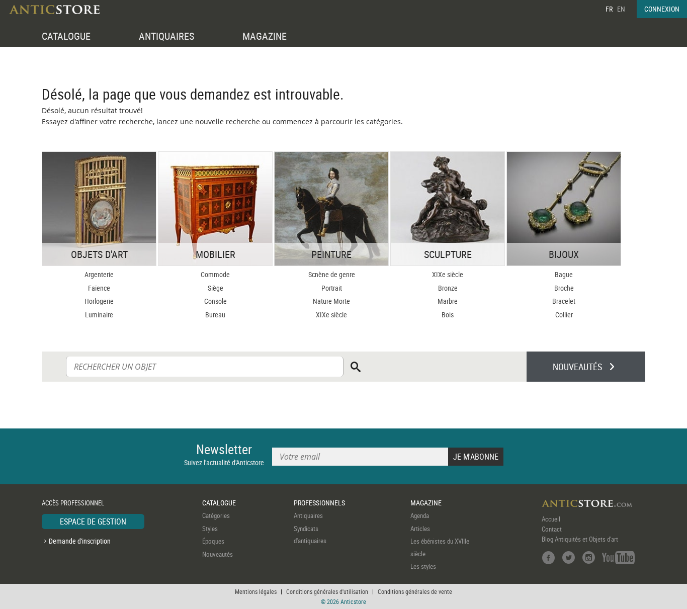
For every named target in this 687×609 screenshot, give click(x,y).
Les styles (423, 566)
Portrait (331, 288)
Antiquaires (308, 515)
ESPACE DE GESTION (93, 521)
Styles (210, 528)
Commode (215, 274)
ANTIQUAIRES (166, 36)
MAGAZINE (264, 36)
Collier (564, 314)
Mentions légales (256, 591)
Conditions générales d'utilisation (327, 591)
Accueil (551, 519)
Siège (215, 288)
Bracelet (563, 301)
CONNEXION (661, 9)
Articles (420, 528)
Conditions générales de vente (415, 591)
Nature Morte (331, 301)
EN (621, 9)
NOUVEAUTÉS (577, 367)
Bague (564, 274)
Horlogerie (99, 301)
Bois (448, 314)
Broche (564, 288)
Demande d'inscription (80, 541)
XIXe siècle (331, 314)
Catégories (216, 515)
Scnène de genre (331, 274)
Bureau (215, 314)
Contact (552, 529)
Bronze (448, 288)
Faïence (99, 288)
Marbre (448, 301)
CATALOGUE (66, 36)
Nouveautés (217, 554)
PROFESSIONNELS (319, 502)
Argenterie (99, 274)
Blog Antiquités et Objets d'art (580, 539)
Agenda (419, 515)
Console (215, 301)
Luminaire (99, 314)
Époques (213, 541)
